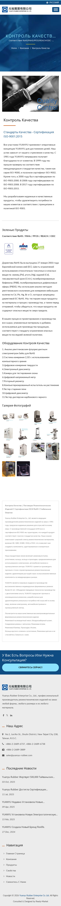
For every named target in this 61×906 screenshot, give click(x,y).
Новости (10, 876)
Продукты (11, 865)
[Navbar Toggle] (55, 9)
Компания (24, 48)
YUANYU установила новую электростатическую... (30, 814)
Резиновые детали (44, 631)
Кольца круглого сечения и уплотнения (20, 631)
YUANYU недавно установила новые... (23, 802)
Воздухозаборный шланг (42, 620)
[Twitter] (7, 715)
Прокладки (25, 627)
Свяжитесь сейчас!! (30, 667)
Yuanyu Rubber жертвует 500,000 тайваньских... (28, 777)
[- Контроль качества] (8, 248)
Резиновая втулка (38, 624)
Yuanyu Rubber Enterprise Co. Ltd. (34, 896)
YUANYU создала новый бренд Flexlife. (23, 827)
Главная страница (15, 853)
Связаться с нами (22, 635)
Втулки (33, 627)
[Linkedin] (11, 715)
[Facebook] (3, 715)
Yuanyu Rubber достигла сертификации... (25, 789)
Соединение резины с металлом (17, 624)
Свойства (11, 870)
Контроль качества (41, 48)
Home (14, 48)
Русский (54, 3)
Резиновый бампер (12, 627)
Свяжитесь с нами (16, 882)
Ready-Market (42, 902)
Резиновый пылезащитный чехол (18, 620)
